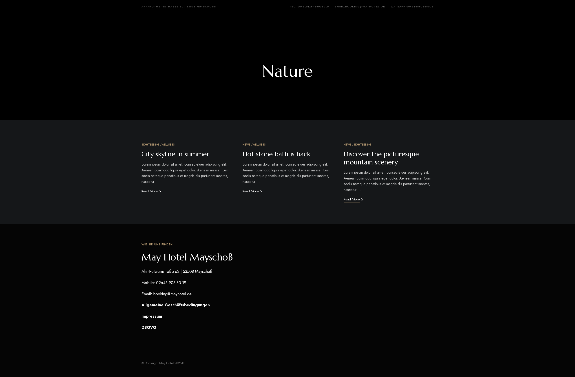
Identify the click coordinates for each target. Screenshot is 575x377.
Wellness (168, 145)
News (246, 145)
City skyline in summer (175, 154)
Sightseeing (150, 145)
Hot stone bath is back (276, 154)
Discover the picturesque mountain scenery (381, 158)
